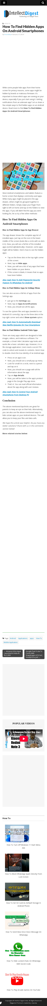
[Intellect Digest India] (21, 12)
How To (7, 23)
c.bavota (34, 1003)
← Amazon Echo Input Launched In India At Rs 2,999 (12, 653)
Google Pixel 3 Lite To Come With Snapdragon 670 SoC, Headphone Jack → (34, 654)
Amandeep (7, 34)
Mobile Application (11, 642)
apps (32, 638)
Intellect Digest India (21, 1001)
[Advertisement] (23, 61)
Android (13, 638)
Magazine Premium (16, 1003)
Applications (22, 638)
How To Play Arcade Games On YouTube (23, 990)
